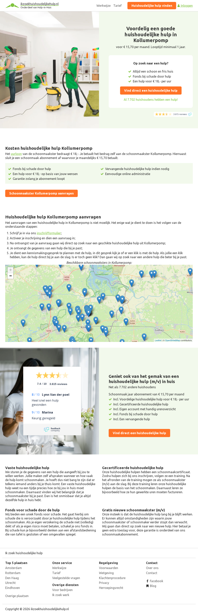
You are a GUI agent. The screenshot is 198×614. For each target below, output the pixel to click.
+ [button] (10, 269)
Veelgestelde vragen (66, 578)
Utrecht (10, 582)
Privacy (104, 582)
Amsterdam (13, 568)
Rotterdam (12, 573)
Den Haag (12, 578)
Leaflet (158, 340)
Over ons (152, 568)
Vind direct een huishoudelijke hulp (151, 90)
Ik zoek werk (60, 595)
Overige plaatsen (17, 596)
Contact (151, 573)
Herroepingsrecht (111, 587)
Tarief (117, 5)
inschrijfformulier (49, 233)
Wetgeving (106, 573)
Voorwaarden (108, 568)
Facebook (156, 581)
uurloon (16, 154)
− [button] (10, 275)
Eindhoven (12, 587)
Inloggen (186, 5)
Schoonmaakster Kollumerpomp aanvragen (41, 193)
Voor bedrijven (62, 590)
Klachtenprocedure (112, 578)
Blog (152, 586)
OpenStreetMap (172, 340)
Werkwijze (103, 5)
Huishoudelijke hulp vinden (151, 5)
